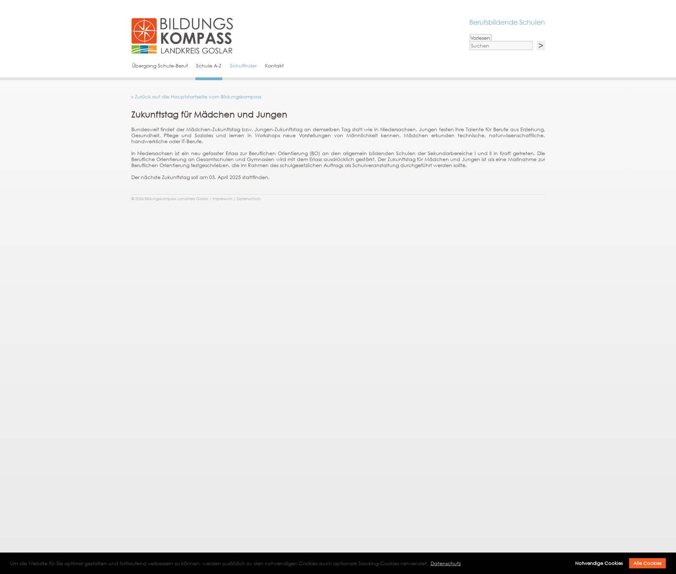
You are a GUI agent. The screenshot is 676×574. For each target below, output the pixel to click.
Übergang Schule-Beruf (160, 66)
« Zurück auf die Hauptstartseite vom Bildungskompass (196, 97)
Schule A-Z (208, 66)
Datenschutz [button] (446, 563)
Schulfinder (243, 66)
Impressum (222, 198)
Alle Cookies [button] (647, 563)
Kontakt (274, 66)
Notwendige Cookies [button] (599, 563)
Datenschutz (249, 198)
